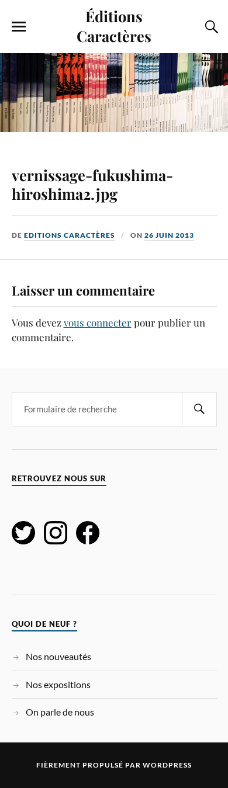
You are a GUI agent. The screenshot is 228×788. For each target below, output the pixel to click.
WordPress (167, 765)
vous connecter (98, 322)
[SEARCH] (199, 409)
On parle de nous (60, 711)
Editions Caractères (69, 235)
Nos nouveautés (58, 656)
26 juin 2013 (169, 235)
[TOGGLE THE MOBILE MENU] (19, 27)
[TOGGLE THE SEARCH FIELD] (210, 27)
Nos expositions (58, 684)
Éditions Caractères (114, 26)
